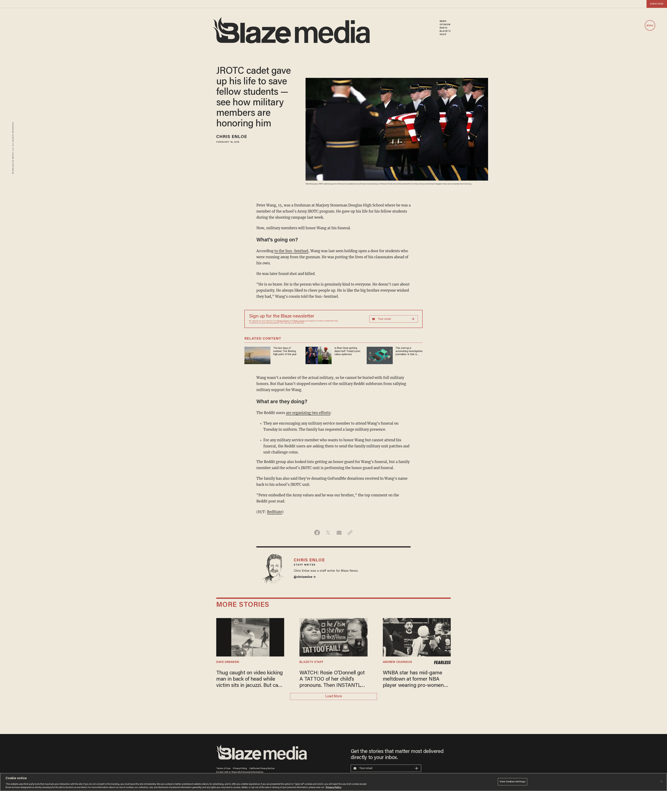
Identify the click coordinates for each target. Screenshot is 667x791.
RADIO (443, 28)
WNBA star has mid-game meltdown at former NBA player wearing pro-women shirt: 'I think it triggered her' (415, 680)
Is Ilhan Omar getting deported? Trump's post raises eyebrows (347, 351)
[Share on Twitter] (328, 532)
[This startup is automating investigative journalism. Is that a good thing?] (380, 355)
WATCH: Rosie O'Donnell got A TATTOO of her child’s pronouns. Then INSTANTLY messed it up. (332, 680)
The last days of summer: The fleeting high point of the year (285, 351)
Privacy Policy (283, 321)
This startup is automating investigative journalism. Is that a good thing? (409, 351)
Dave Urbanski (227, 662)
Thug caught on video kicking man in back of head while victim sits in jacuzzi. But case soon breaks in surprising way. (250, 680)
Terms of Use (298, 321)
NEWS (443, 21)
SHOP (443, 34)
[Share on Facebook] (317, 532)
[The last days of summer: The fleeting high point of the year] (257, 355)
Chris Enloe (231, 137)
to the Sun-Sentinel (291, 251)
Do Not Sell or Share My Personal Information (239, 772)
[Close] (661, 781)
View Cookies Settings (512, 782)
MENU (650, 26)
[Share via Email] (339, 532)
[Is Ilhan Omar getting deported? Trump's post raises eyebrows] (319, 355)
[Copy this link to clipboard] (350, 532)
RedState (274, 512)
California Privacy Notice (262, 768)
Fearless (442, 662)
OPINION (445, 24)
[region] (333, 782)
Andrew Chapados (397, 662)
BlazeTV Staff (311, 662)
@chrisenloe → (305, 577)
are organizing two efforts (308, 413)
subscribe (657, 4)
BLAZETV (445, 31)
